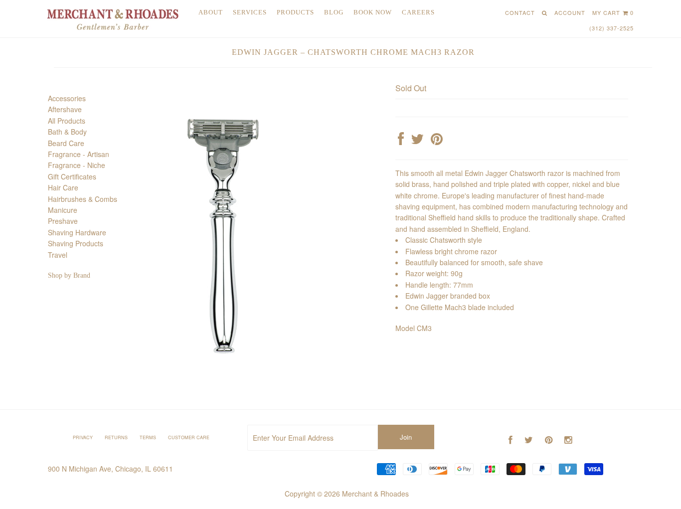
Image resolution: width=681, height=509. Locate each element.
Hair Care (63, 187)
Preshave (63, 221)
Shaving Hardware (77, 232)
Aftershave (65, 109)
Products (295, 12)
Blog (333, 12)
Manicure (62, 210)
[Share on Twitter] (417, 141)
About (210, 12)
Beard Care (66, 143)
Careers (418, 12)
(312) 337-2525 (611, 28)
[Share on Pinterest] (437, 141)
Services (250, 12)
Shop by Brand (69, 275)
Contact (520, 12)
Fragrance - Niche (76, 165)
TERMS (148, 437)
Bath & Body (67, 132)
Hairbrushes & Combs (82, 199)
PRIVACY (83, 437)
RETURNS (116, 437)
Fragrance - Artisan (78, 154)
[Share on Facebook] (401, 141)
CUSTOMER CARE (188, 437)
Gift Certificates (72, 176)
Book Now (372, 12)
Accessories (67, 98)
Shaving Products (75, 243)
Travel (57, 255)
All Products (66, 121)
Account (569, 12)
